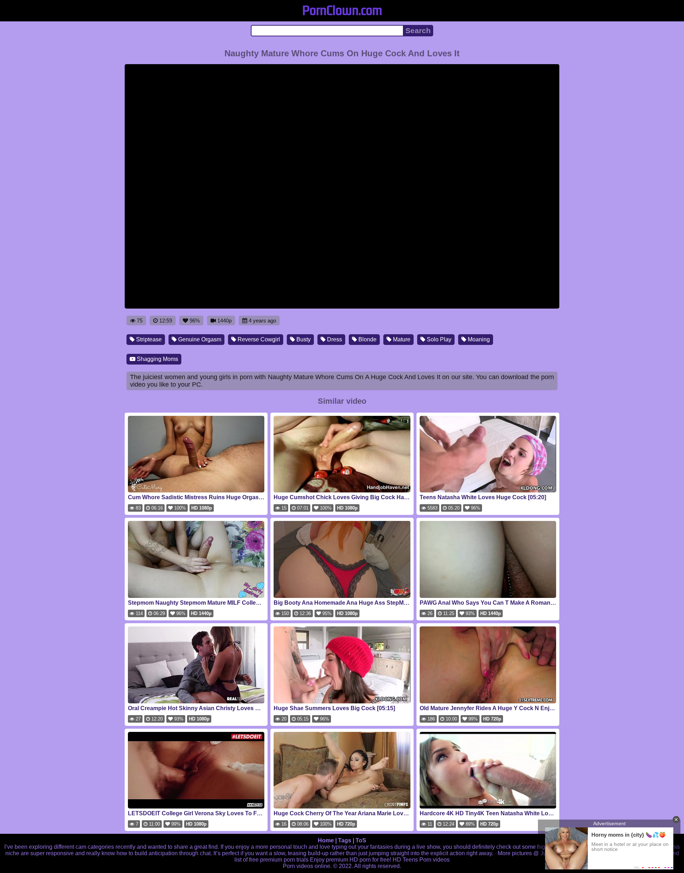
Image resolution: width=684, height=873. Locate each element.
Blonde (367, 339)
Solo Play (438, 339)
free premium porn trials (279, 860)
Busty (303, 339)
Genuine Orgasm (199, 339)
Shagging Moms (156, 359)
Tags (344, 840)
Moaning (478, 339)
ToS (361, 840)
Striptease (148, 339)
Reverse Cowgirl (258, 339)
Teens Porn (417, 860)
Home (326, 840)
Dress (334, 339)
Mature (401, 339)
